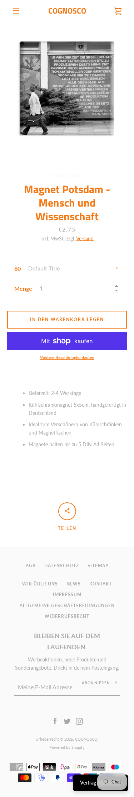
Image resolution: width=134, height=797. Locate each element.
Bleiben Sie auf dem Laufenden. (67, 641)
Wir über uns (40, 584)
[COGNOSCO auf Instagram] (79, 721)
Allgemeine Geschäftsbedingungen (67, 605)
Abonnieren (96, 683)
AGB (31, 565)
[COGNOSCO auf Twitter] (67, 721)
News (73, 584)
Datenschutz (61, 565)
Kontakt (100, 584)
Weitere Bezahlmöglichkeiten (67, 357)
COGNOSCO (67, 10)
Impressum (67, 594)
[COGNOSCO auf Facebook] (55, 721)
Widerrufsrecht (67, 616)
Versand (85, 238)
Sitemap (98, 565)
